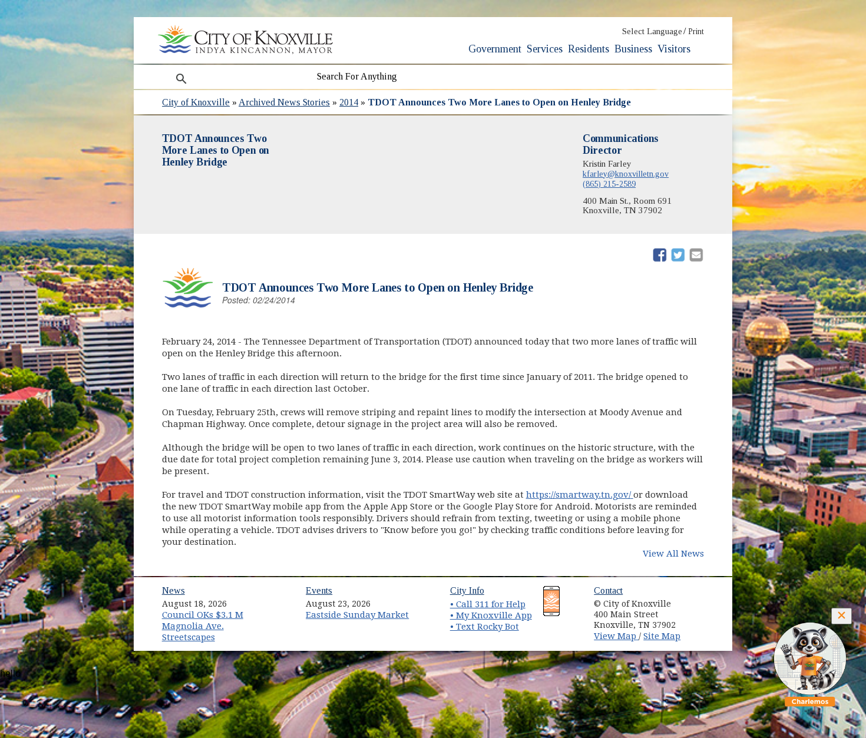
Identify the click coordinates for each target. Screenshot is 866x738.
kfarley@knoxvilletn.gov (626, 173)
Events (319, 590)
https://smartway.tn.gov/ (579, 494)
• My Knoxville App (491, 615)
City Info (467, 590)
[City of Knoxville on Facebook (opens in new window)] (702, 599)
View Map (616, 636)
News (173, 590)
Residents (588, 49)
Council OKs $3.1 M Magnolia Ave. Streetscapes (202, 626)
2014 (348, 102)
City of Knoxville (196, 102)
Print (696, 31)
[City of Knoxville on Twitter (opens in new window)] (702, 613)
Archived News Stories (284, 102)
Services (545, 49)
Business (633, 49)
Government (494, 49)
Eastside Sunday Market (357, 615)
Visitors (673, 49)
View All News (673, 553)
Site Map (661, 636)
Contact (608, 590)
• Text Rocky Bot (484, 626)
